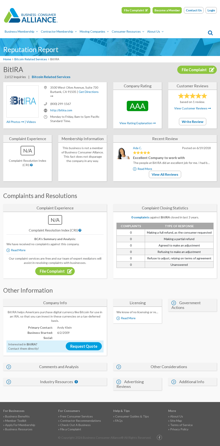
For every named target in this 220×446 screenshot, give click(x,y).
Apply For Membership (20, 425)
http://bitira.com (61, 110)
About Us (153, 31)
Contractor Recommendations (80, 420)
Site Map (176, 420)
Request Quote (83, 346)
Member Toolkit (15, 420)
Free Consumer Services (76, 416)
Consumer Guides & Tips (132, 416)
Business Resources (18, 429)
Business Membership (19, 31)
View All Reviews (165, 174)
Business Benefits (17, 416)
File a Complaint (70, 429)
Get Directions (89, 92)
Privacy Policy (179, 429)
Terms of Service (181, 425)
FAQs (119, 420)
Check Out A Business (75, 425)
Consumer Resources (126, 31)
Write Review (192, 121)
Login (211, 10)
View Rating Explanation (136, 123)
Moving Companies (92, 31)
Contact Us (194, 10)
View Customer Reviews (191, 108)
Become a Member (167, 10)
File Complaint (134, 10)
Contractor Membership (57, 31)
